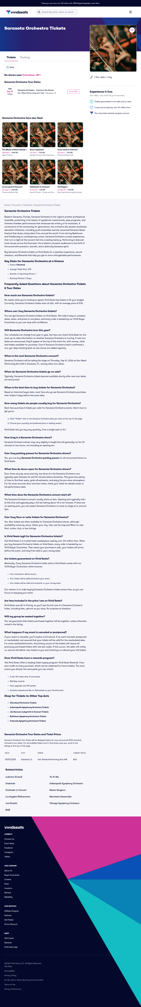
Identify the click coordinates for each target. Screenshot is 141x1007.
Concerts (16, 205)
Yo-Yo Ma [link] (54, 777)
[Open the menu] (130, 12)
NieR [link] (8, 810)
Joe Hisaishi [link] (11, 803)
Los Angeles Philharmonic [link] (18, 796)
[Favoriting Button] (132, 30)
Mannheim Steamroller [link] (61, 796)
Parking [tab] (25, 57)
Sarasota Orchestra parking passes (40, 458)
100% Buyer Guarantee (81, 3)
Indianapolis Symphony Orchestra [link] (66, 783)
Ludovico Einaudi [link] (14, 777)
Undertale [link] (10, 783)
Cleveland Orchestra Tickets (23, 703)
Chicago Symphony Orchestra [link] (64, 803)
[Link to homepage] (17, 12)
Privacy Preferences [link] (12, 989)
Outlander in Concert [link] (16, 790)
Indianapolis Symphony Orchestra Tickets (29, 707)
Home (7, 205)
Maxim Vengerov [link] (58, 790)
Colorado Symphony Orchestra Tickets (28, 721)
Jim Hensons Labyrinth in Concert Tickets (29, 712)
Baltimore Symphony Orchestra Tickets (28, 716)
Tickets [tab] (11, 57)
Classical (27, 205)
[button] (10, 67)
